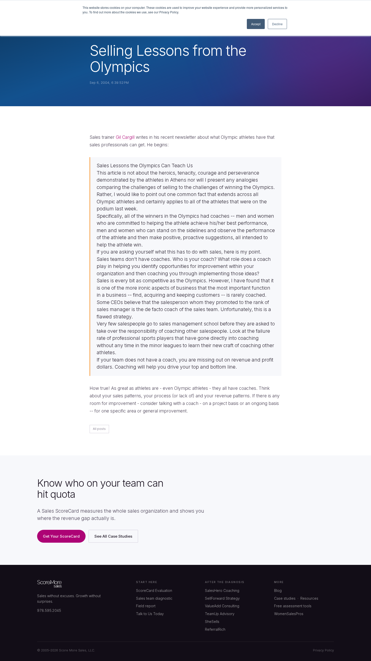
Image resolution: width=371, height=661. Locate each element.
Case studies (285, 598)
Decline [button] (277, 24)
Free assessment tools (292, 606)
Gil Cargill (125, 137)
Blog (278, 590)
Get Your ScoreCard (61, 536)
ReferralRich (215, 629)
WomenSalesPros (288, 614)
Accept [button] (255, 24)
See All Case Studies (113, 536)
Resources (309, 598)
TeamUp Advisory (219, 614)
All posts (99, 429)
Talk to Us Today (150, 614)
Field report (145, 606)
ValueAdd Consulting (222, 606)
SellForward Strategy (222, 598)
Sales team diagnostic (154, 598)
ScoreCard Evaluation (154, 590)
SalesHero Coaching (222, 590)
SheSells (212, 621)
